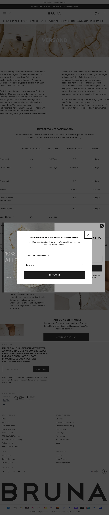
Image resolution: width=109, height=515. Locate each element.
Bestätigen (54, 275)
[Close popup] (88, 235)
